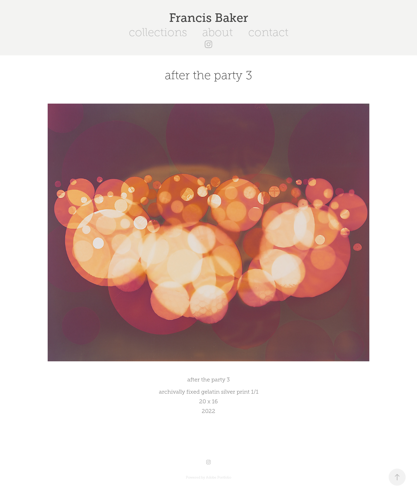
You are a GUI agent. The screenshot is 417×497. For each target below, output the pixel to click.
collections (158, 32)
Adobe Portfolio (218, 477)
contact (268, 32)
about (217, 32)
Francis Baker (208, 17)
